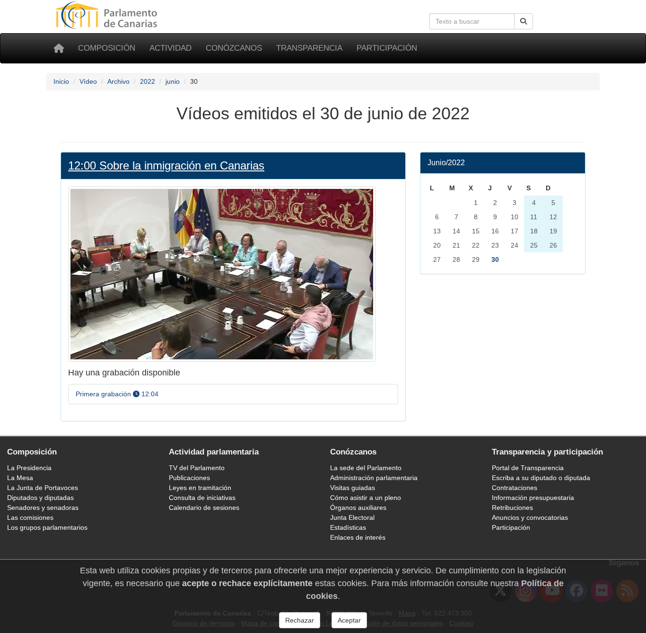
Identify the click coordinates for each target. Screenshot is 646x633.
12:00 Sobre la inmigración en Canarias (166, 165)
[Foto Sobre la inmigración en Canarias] (221, 273)
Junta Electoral (352, 517)
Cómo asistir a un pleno (365, 497)
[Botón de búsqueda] (523, 21)
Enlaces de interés (357, 537)
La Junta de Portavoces (42, 487)
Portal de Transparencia (528, 468)
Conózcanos (234, 48)
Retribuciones (512, 507)
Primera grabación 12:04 (117, 394)
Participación (387, 48)
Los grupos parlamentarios (47, 527)
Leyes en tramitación (200, 487)
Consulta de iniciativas (202, 497)
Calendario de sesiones (204, 507)
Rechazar (299, 620)
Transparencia (309, 48)
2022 (147, 81)
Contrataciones (514, 487)
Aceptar (349, 620)
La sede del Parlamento (366, 468)
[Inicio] (58, 48)
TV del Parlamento (197, 468)
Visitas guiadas (352, 487)
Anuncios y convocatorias (530, 517)
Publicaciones (189, 477)
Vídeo (88, 81)
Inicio (61, 81)
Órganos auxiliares (358, 507)
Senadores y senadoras (43, 507)
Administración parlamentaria (374, 477)
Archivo (118, 81)
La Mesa (20, 477)
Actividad (170, 48)
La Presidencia (29, 468)
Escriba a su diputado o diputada (541, 477)
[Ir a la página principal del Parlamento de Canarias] (107, 14)
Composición (106, 48)
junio (173, 81)
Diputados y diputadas (40, 497)
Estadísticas (348, 527)
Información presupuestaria (533, 497)
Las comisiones (30, 517)
